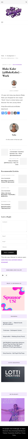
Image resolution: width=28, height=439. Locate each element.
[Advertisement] (14, 39)
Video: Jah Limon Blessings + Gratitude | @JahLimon (8, 194)
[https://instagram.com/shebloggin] (6, 275)
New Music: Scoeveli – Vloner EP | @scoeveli (7, 181)
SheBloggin (16, 429)
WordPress (18, 433)
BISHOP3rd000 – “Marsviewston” (6, 207)
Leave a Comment (14, 90)
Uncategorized (17, 64)
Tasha (14, 87)
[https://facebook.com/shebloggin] (2, 275)
